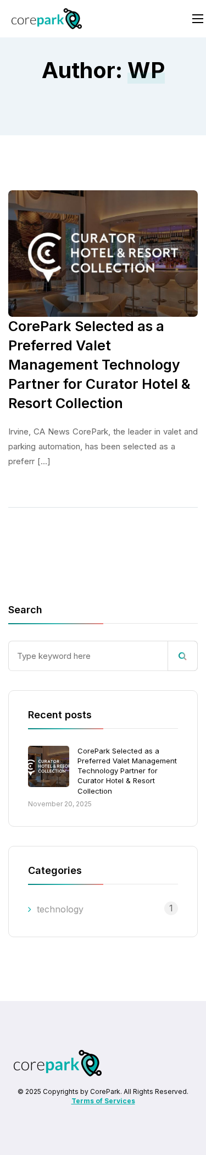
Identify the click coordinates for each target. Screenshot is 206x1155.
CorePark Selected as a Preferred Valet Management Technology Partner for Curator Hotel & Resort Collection (127, 770)
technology (60, 909)
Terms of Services (103, 1101)
